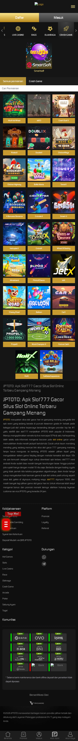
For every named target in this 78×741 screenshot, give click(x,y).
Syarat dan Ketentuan (12, 534)
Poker (5, 598)
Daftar (19, 17)
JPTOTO (6, 419)
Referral (45, 528)
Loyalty (45, 522)
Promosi (45, 516)
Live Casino (18, 34)
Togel (4, 610)
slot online (58, 439)
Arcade (5, 592)
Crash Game (66, 34)
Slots (4, 562)
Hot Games (7, 556)
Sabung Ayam (9, 604)
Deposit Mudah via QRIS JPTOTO (17, 540)
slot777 (50, 479)
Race (34, 34)
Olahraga (50, 34)
